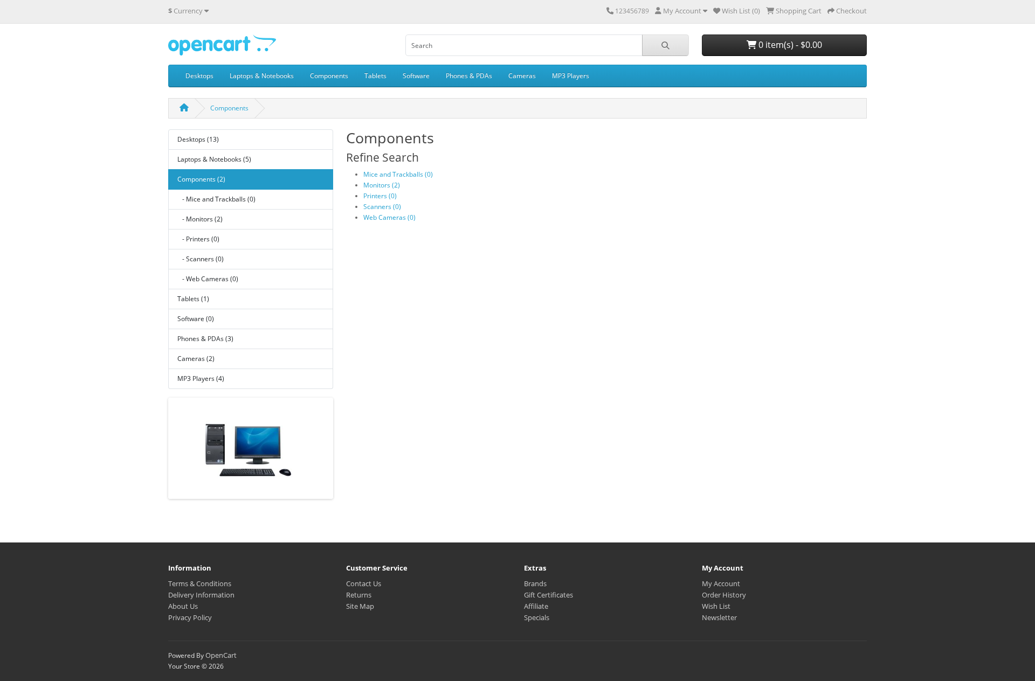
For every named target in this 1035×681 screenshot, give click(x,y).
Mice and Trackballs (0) (398, 174)
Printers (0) (380, 195)
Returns (358, 595)
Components (329, 75)
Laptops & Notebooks (262, 75)
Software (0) (195, 318)
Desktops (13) (198, 139)
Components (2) (201, 179)
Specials (536, 617)
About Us (183, 606)
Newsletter (719, 617)
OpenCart (221, 655)
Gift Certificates (548, 595)
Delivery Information (201, 595)
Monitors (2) (381, 185)
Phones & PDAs (469, 75)
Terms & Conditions (199, 583)
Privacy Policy (190, 617)
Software (416, 75)
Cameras (522, 75)
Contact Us (363, 583)
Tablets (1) (193, 298)
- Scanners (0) (200, 258)
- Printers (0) (198, 239)
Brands (535, 583)
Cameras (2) (196, 358)
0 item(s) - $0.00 (789, 45)
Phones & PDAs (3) (205, 338)
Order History (724, 595)
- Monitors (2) (200, 219)
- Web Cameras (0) (207, 278)
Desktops (199, 75)
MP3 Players (570, 75)
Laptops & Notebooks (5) (214, 159)
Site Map (360, 606)
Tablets (375, 75)
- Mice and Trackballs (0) (216, 199)
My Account (721, 583)
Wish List (716, 606)
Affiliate (536, 606)
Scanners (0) (382, 206)
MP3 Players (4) (200, 378)
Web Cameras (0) (389, 217)
